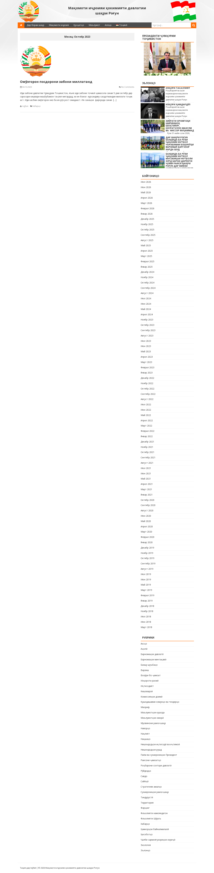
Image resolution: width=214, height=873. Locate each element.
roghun (25, 106)
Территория (147, 802)
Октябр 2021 (147, 452)
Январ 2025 (147, 266)
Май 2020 (146, 521)
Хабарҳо (36, 106)
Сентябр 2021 (148, 457)
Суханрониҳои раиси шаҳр (155, 791)
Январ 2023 (147, 372)
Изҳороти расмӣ (150, 680)
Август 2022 (147, 399)
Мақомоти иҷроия (59, 25)
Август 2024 (147, 293)
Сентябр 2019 (148, 563)
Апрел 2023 (147, 356)
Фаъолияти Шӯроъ (151, 818)
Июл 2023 (146, 340)
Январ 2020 (147, 542)
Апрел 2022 (147, 420)
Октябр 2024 (147, 282)
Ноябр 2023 (147, 319)
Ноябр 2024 (147, 277)
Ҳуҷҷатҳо (78, 25)
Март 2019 (146, 589)
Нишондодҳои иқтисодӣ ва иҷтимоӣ (160, 744)
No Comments (127, 87)
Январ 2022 (147, 436)
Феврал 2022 (147, 430)
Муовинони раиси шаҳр (153, 723)
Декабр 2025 (147, 218)
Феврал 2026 (147, 208)
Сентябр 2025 (148, 234)
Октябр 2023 (147, 324)
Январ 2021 (147, 494)
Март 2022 (146, 425)
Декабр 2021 (147, 441)
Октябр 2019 (147, 558)
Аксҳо (144, 643)
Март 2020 (146, 531)
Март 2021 (146, 489)
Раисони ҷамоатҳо (151, 760)
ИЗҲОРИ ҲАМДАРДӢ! (178, 104)
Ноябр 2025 (147, 224)
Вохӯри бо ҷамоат (151, 675)
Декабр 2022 (147, 377)
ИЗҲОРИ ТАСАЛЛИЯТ (178, 87)
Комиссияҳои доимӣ (151, 696)
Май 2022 (146, 415)
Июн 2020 (146, 515)
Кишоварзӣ (147, 691)
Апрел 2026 (147, 197)
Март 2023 (146, 362)
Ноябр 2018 (147, 611)
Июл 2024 (146, 298)
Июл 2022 (146, 404)
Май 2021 (146, 478)
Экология (146, 845)
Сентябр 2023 (148, 330)
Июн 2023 (146, 346)
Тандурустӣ (147, 797)
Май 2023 (146, 351)
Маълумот (94, 25)
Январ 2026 (147, 213)
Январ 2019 (147, 600)
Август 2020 (147, 510)
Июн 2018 (146, 621)
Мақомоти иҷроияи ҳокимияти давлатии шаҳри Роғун (107, 10)
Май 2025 (146, 245)
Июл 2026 (146, 181)
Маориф (145, 707)
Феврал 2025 (147, 261)
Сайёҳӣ (145, 781)
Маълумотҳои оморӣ (152, 717)
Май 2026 (146, 192)
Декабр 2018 (147, 605)
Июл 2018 (146, 616)
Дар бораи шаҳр (35, 25)
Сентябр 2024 (148, 287)
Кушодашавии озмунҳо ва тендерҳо (160, 701)
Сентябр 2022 (148, 393)
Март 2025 (146, 256)
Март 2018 (146, 627)
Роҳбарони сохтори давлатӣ (156, 765)
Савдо (144, 776)
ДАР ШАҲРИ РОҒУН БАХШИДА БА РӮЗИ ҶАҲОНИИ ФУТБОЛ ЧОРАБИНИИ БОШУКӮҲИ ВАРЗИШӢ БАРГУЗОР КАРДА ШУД (180, 143)
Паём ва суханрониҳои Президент (159, 754)
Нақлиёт (145, 733)
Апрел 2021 (147, 483)
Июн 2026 (146, 187)
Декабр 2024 (147, 271)
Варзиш (145, 670)
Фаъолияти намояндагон (154, 813)
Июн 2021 (146, 473)
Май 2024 (146, 309)
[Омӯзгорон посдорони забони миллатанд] (77, 61)
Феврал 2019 (147, 595)
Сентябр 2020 (148, 505)
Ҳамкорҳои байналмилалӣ (155, 829)
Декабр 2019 (147, 547)
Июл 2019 (146, 574)
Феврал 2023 (147, 367)
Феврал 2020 (147, 536)
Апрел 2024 (147, 314)
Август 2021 (147, 462)
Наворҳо (145, 728)
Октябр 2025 (147, 229)
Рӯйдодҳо (146, 770)
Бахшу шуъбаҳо (149, 664)
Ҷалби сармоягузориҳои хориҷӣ (158, 839)
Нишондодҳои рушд (151, 749)
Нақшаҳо (145, 738)
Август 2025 (147, 240)
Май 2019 (146, 584)
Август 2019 (147, 568)
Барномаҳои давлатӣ (152, 654)
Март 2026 (146, 203)
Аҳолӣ (144, 648)
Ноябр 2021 (147, 446)
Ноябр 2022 (147, 383)
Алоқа (108, 25)
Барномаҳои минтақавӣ (153, 659)
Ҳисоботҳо (147, 834)
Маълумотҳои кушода (152, 712)
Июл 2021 (146, 468)
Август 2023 (147, 335)
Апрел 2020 (147, 526)
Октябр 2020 (147, 499)
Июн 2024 (146, 303)
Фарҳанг (145, 807)
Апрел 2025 (147, 250)
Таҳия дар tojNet (28, 867)
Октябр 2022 (147, 388)
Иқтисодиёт (147, 685)
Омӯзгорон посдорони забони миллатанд (56, 82)
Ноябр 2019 (147, 552)
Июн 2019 (146, 579)
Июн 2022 (146, 409)
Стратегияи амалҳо (151, 786)
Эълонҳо (145, 850)
